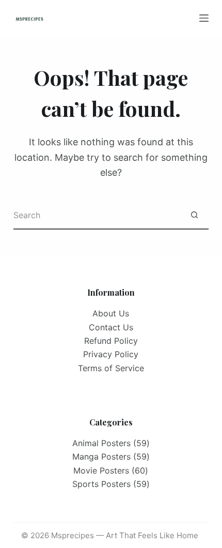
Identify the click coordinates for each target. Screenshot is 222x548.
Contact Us (111, 327)
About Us (110, 313)
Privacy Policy (110, 354)
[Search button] (194, 215)
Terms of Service (111, 368)
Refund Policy (111, 341)
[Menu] (204, 18)
